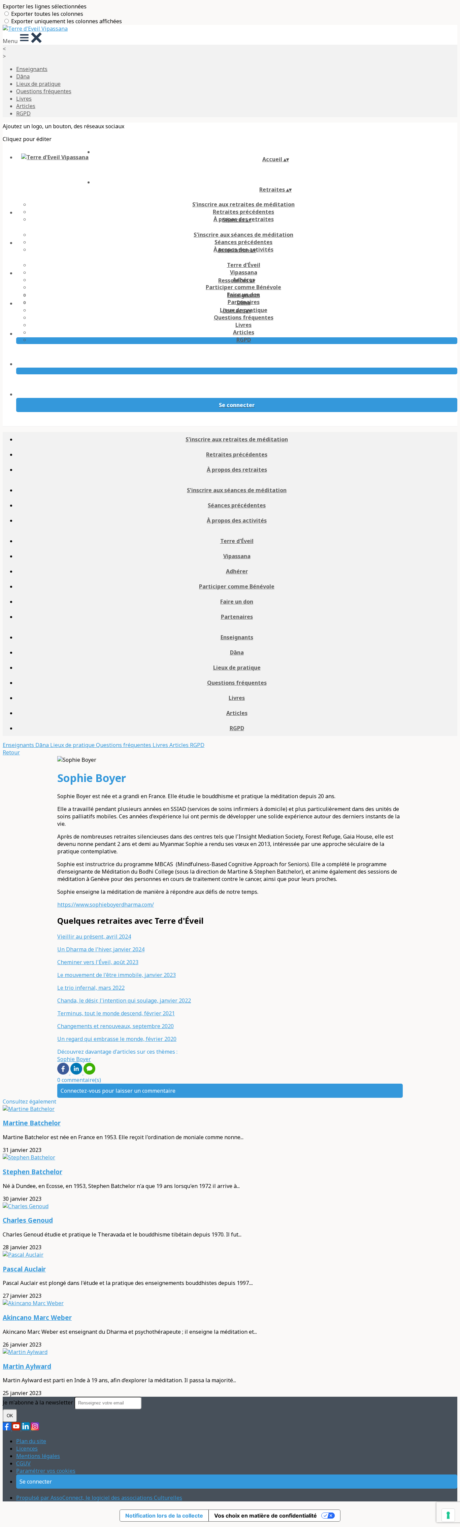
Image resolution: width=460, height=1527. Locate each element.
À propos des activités (237, 520)
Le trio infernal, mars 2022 (91, 987)
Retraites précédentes (243, 211)
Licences (27, 1448)
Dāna (23, 76)
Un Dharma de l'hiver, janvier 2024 (100, 949)
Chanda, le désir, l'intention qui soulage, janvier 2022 (124, 1000)
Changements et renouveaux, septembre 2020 (115, 1026)
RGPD (23, 113)
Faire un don (236, 601)
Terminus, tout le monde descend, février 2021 (116, 1013)
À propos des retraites (237, 469)
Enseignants (31, 69)
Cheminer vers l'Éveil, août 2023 (97, 962)
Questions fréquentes (43, 91)
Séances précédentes (243, 242)
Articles (25, 106)
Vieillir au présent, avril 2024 (94, 936)
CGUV (23, 1463)
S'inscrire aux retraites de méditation (243, 204)
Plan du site (31, 1441)
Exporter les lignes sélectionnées (45, 6)
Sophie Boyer (74, 1059)
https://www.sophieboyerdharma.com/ (105, 904)
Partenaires (237, 616)
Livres (24, 98)
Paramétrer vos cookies (45, 1470)
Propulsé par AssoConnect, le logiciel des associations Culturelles (99, 1497)
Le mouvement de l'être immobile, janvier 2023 (116, 975)
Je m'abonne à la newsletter (38, 1402)
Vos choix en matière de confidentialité (265, 1515)
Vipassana (243, 272)
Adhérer (237, 571)
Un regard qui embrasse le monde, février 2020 (116, 1039)
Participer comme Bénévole (243, 287)
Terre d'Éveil (243, 265)
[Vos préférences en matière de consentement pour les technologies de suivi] (448, 1515)
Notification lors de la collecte (164, 1515)
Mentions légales (38, 1456)
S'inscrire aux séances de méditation (243, 234)
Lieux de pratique (38, 84)
